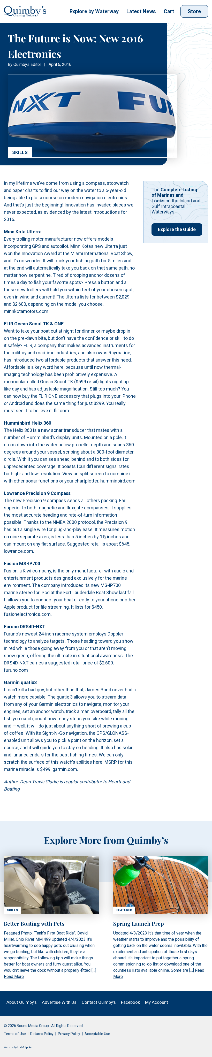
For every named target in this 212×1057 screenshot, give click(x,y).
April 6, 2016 (60, 64)
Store (194, 11)
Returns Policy (42, 1034)
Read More (14, 976)
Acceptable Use (97, 1034)
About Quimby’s (21, 1002)
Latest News (141, 11)
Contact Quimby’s (99, 1002)
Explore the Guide (177, 229)
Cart (169, 11)
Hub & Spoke (24, 1047)
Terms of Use (15, 1034)
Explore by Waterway (94, 11)
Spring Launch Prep (138, 923)
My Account (156, 1002)
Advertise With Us (59, 1002)
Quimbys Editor (27, 64)
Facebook (130, 1002)
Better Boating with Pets (34, 923)
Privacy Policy (69, 1034)
